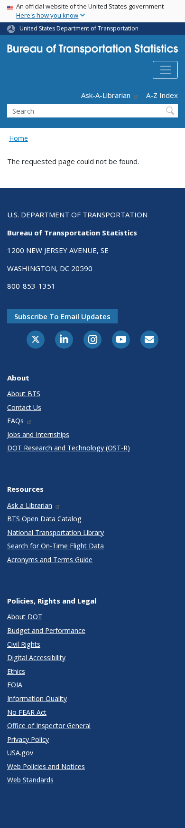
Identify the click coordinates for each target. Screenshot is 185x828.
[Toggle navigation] (165, 70)
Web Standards (30, 779)
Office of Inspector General (49, 725)
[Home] (92, 51)
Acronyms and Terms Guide (49, 559)
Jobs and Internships (38, 434)
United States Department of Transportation (79, 28)
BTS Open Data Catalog (44, 518)
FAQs (15, 420)
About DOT (24, 616)
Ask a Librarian (29, 505)
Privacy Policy (28, 739)
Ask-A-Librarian (105, 95)
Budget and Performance (46, 630)
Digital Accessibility (36, 657)
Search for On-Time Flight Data (55, 545)
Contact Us (24, 407)
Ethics (16, 671)
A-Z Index (162, 95)
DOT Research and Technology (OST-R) (68, 447)
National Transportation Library (55, 532)
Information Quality (37, 698)
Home (18, 138)
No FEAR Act (26, 712)
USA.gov (20, 752)
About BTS (23, 393)
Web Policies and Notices (46, 766)
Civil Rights (23, 644)
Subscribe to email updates (62, 316)
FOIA (14, 684)
